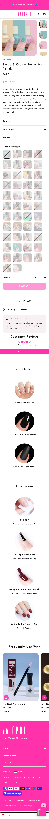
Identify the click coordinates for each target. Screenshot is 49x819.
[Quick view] (6, 697)
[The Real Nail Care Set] (21, 677)
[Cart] (44, 14)
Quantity (6, 277)
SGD (20, 772)
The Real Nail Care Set (15, 704)
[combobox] (24, 814)
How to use (8, 130)
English (5, 772)
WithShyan (7, 708)
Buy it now (24, 301)
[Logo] (24, 14)
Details (6, 121)
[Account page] (9, 14)
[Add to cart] (44, 697)
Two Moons (7, 60)
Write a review (24, 352)
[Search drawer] (39, 14)
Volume (6, 138)
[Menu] (4, 14)
